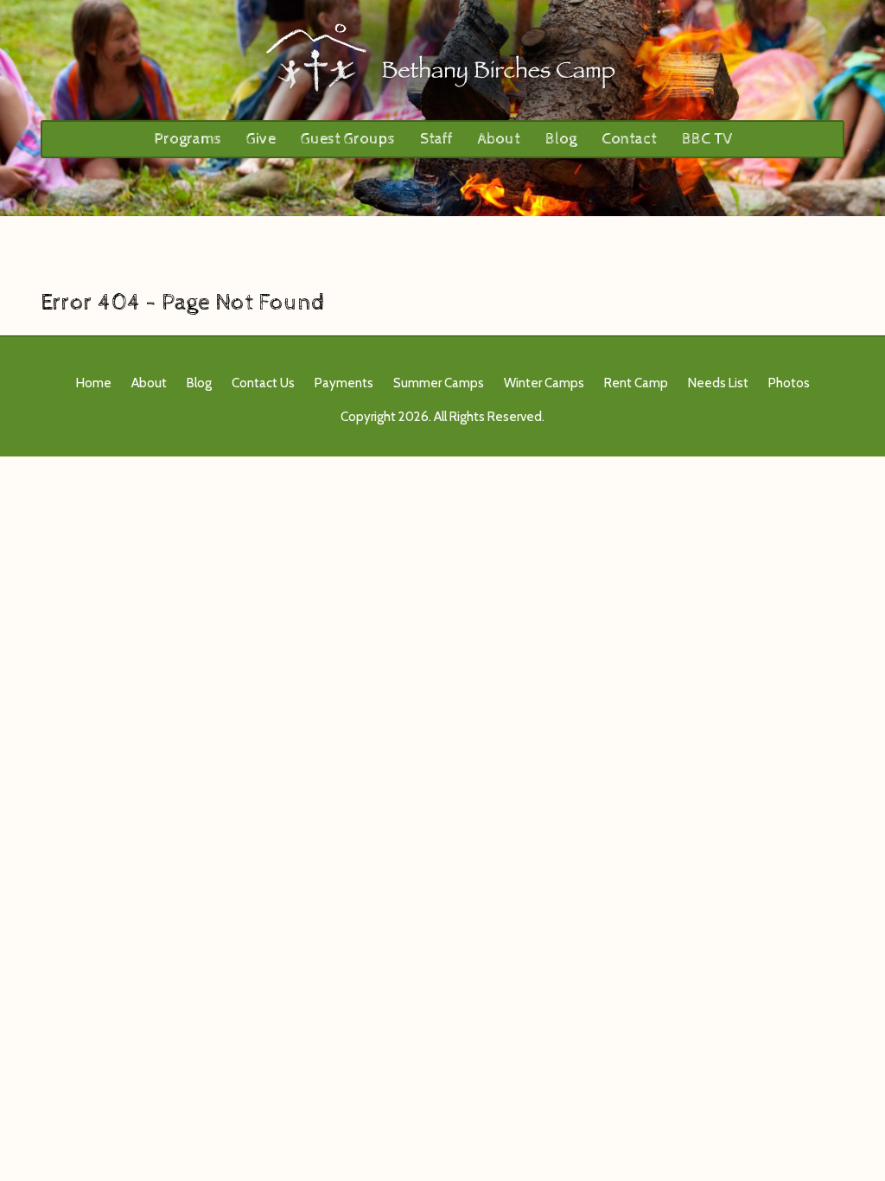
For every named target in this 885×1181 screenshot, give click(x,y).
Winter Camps (544, 383)
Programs (187, 139)
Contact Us (263, 383)
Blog (560, 139)
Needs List (718, 383)
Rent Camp (636, 383)
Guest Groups (348, 139)
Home (93, 383)
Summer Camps (438, 383)
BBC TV (707, 139)
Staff (436, 139)
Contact (629, 139)
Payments (344, 383)
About (499, 139)
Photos (789, 383)
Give (261, 139)
